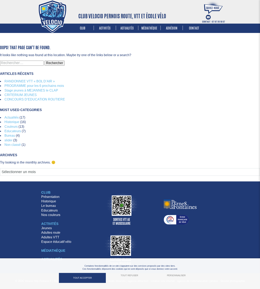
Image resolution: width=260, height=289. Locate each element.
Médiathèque (149, 28)
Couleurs (11, 126)
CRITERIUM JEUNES (20, 95)
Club (82, 28)
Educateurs (12, 131)
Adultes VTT (50, 237)
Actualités (127, 28)
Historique (11, 122)
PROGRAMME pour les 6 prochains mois (34, 85)
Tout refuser (129, 275)
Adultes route (50, 232)
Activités (104, 28)
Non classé (12, 144)
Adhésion (171, 28)
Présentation (50, 196)
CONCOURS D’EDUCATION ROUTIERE (34, 99)
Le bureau (48, 205)
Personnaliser (176, 275)
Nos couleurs (50, 215)
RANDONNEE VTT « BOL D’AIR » (29, 81)
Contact (194, 28)
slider (8, 140)
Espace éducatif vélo (56, 241)
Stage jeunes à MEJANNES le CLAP (31, 90)
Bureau (9, 135)
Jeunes (46, 228)
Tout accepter (82, 278)
